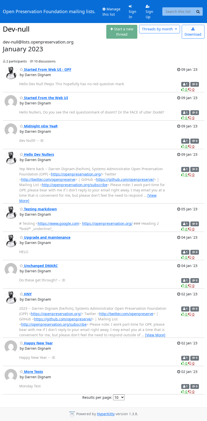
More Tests (33, 371)
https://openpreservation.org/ (76, 174)
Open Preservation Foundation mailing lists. (49, 11)
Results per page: (97, 397)
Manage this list (111, 12)
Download (193, 34)
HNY (27, 294)
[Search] (198, 11)
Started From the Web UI (45, 97)
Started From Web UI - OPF (47, 69)
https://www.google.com (58, 223)
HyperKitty (106, 413)
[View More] (155, 335)
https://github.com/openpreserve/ (125, 179)
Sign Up (149, 14)
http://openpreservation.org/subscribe (74, 184)
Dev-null (16, 29)
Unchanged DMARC (40, 265)
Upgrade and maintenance (46, 237)
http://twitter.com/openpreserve (48, 179)
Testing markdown (40, 209)
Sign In (132, 14)
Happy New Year (38, 343)
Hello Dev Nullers (38, 154)
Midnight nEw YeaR (40, 126)
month (158, 29)
